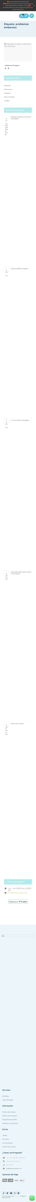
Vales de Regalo (7, 1100)
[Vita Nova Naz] (18, 1009)
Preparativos (8, 89)
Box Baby (5, 1096)
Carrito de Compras (9, 1147)
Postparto (7, 93)
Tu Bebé (6, 101)
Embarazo (7, 85)
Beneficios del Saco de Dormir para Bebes (21, 118)
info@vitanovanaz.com (17, 893)
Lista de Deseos (7, 1143)
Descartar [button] (34, 5)
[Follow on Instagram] (14, 1193)
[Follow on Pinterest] (18, 1193)
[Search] (26, 16)
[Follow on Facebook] (3, 1193)
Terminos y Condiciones (10, 1123)
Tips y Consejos (9, 97)
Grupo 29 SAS (17, 1196)
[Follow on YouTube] (11, 1193)
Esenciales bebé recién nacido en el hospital (21, 573)
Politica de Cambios (9, 1112)
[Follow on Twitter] (7, 1193)
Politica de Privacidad (9, 1116)
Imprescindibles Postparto (19, 268)
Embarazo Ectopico (18, 52)
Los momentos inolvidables (20, 420)
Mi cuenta (5, 1139)
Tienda (4, 1135)
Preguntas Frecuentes (9, 1119)
